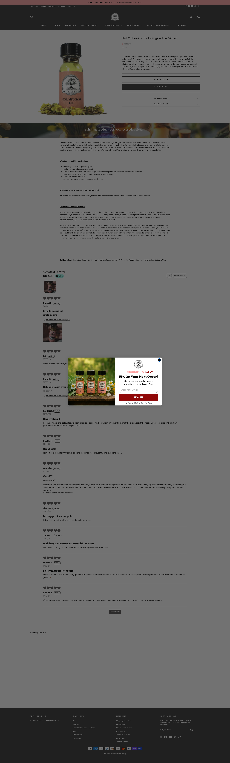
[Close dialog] (159, 359)
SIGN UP (138, 397)
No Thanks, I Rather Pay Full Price (138, 403)
